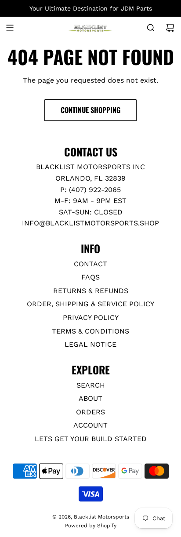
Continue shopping (90, 110)
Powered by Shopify (90, 525)
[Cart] (170, 27)
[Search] (150, 27)
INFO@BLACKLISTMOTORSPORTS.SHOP (90, 223)
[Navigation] (9, 27)
